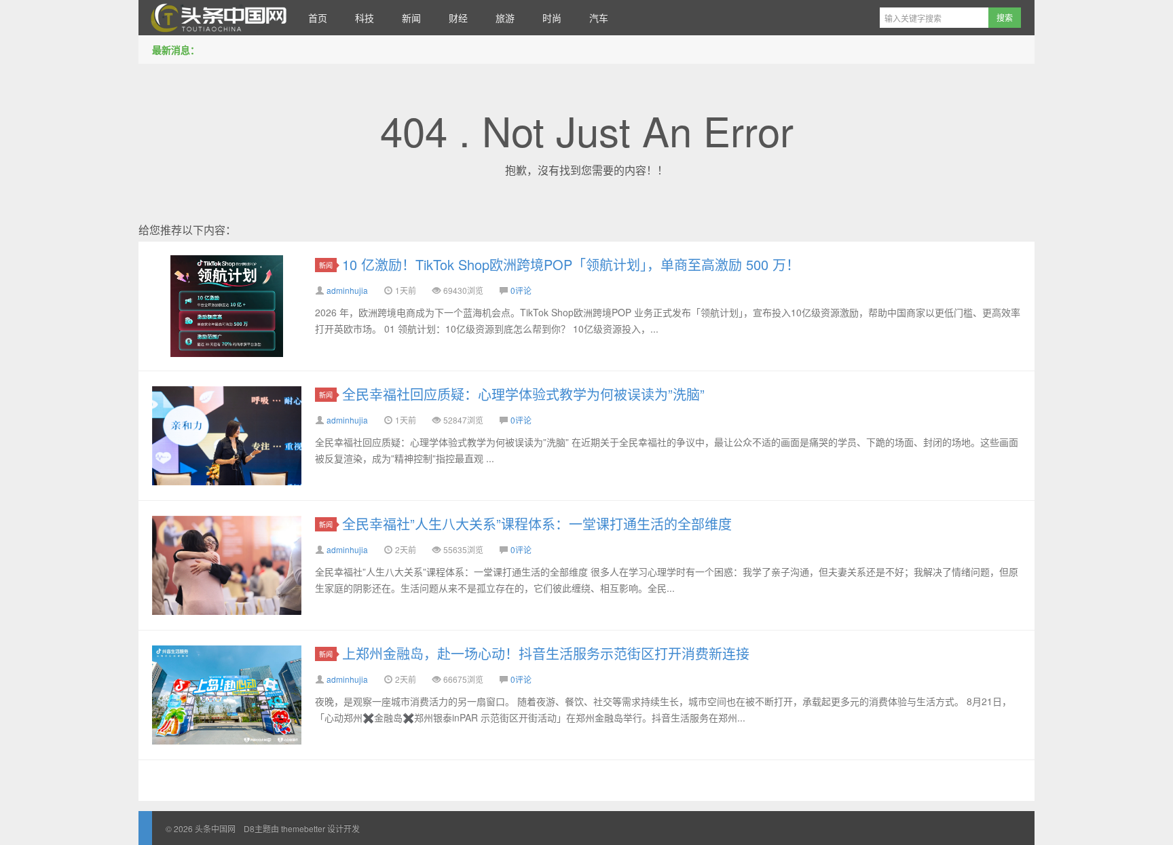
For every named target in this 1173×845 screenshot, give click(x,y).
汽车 (598, 17)
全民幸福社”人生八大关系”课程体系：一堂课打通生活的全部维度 (537, 523)
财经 (458, 17)
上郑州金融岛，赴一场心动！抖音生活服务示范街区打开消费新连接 (545, 653)
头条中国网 (216, 17)
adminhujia (347, 290)
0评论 (521, 290)
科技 (364, 17)
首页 (317, 17)
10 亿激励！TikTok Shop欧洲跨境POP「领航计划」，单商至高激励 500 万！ (571, 264)
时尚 (551, 17)
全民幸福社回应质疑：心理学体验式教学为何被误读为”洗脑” (523, 394)
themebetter (303, 828)
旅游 (505, 17)
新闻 (411, 17)
